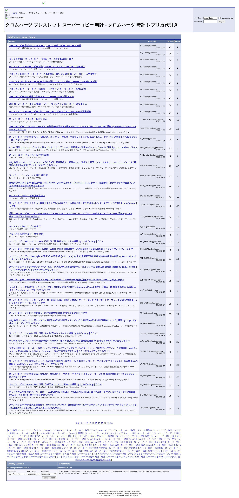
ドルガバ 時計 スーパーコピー (77, 454)
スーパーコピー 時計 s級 (162, 436)
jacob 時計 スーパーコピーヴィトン (24, 430)
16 (99, 423)
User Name (198, 18)
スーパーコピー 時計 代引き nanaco (80, 442)
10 (81, 423)
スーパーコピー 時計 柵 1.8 (22, 448)
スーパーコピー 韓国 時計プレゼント (145, 451)
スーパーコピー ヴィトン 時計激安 (132, 436)
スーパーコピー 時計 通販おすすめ (90, 448)
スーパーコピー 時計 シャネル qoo (125, 439)
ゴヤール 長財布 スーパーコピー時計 (154, 430)
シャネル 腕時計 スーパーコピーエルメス (88, 433)
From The (45, 472)
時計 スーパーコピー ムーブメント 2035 (120, 456)
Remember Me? (227, 18)
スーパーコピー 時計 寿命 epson (136, 445)
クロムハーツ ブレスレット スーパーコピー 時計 (66, 430)
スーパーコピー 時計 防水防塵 (123, 448)
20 (111, 423)
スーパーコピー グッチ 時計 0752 (24, 436)
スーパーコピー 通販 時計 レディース (44, 451)
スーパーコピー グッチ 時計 (167, 433)
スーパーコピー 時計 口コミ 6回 (77, 445)
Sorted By (12, 472)
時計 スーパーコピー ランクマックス (158, 456)
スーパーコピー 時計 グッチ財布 (49, 439)
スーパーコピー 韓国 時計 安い (78, 451)
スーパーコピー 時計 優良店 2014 (150, 442)
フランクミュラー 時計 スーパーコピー (146, 454)
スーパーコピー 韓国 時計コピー (110, 451)
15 (96, 423)
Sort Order (31, 472)
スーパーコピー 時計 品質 (106, 445)
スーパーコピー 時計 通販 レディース (54, 448)
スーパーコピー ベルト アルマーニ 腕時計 (94, 436)
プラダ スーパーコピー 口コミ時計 (38, 456)
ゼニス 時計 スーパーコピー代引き (44, 454)
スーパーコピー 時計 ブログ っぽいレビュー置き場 (37, 442)
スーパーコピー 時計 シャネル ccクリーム (87, 439)
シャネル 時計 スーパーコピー (52, 433)
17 (102, 423)
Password (198, 21)
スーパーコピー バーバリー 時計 (57, 436)
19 (108, 423)
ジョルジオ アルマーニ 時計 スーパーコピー (131, 433)
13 (90, 423)
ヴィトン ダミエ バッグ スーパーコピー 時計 (77, 456)
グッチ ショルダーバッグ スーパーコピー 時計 (113, 430)
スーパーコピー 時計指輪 (151, 448)
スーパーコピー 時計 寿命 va (167, 445)
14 (93, 423)
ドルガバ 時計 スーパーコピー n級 (109, 454)
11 (84, 423)
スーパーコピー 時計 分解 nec (46, 445)
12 (87, 423)
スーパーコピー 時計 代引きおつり (115, 442)
